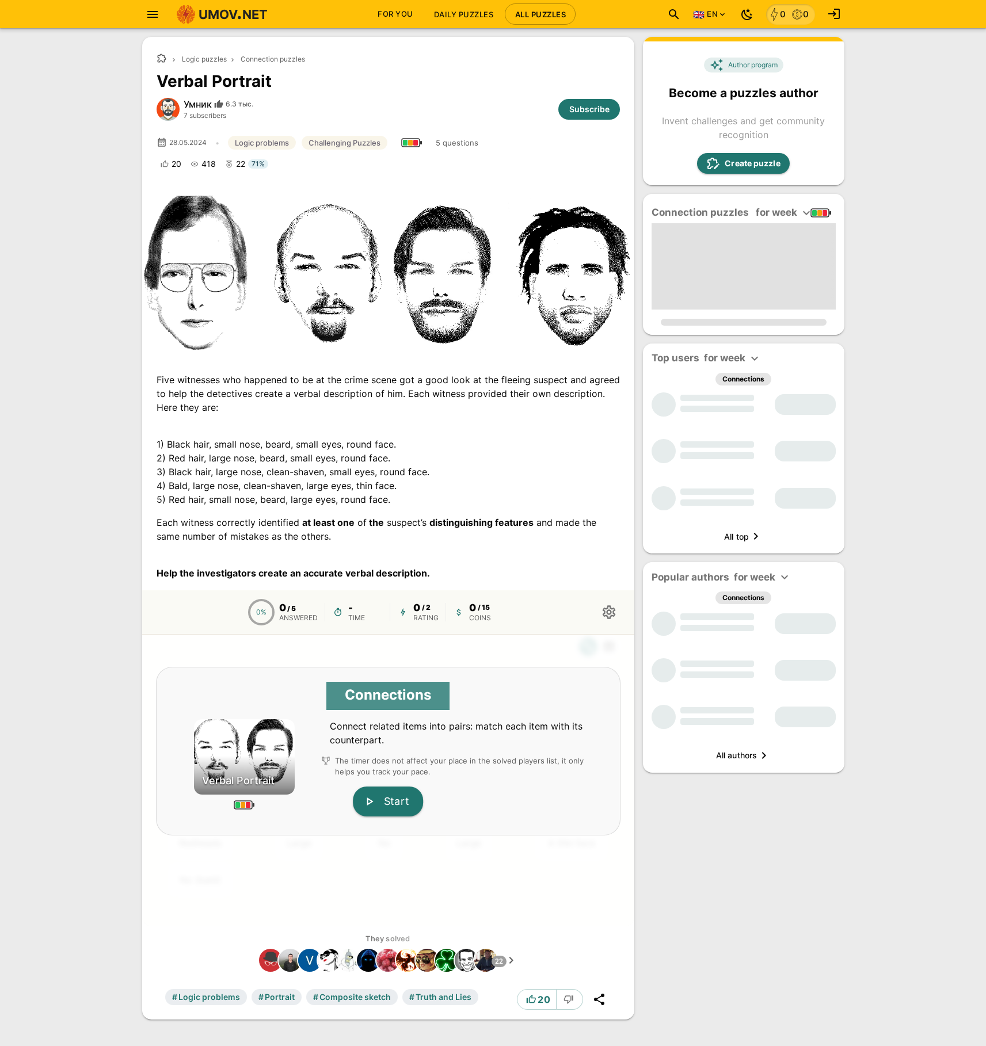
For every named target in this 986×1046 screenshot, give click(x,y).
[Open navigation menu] (152, 14)
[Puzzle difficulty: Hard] (821, 213)
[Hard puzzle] (411, 142)
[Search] (674, 14)
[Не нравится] (570, 999)
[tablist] (473, 14)
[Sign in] (834, 14)
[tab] (395, 14)
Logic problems (262, 142)
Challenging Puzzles (344, 142)
